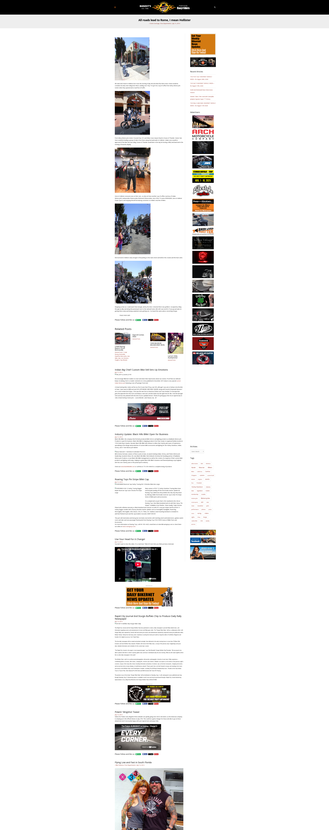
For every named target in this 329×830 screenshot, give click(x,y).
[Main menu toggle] (115, 7)
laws (192, 491)
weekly (207, 521)
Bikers (210, 467)
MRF (202, 502)
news (192, 506)
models (203, 494)
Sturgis (205, 517)
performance (195, 509)
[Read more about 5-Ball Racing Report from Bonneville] (122, 338)
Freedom (199, 483)
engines (200, 479)
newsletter (200, 506)
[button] (215, 7)
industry (208, 487)
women (193, 524)
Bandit (193, 467)
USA (201, 521)
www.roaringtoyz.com (128, 526)
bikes (192, 471)
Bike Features (120, 765)
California (199, 471)
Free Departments (165, 23)
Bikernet (201, 467)
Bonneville (122, 354)
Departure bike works (121, 356)
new (207, 502)
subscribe (194, 521)
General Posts (119, 352)
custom (202, 475)
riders (207, 513)
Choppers (194, 475)
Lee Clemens (124, 358)
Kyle (119, 358)
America (208, 463)
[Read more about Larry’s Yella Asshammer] (175, 343)
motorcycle (194, 498)
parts (207, 506)
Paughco (117, 360)
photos (204, 509)
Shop (198, 517)
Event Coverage (154, 23)
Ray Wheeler (123, 360)
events (207, 479)
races (192, 513)
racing (199, 513)
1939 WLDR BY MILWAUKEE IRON (157, 344)
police (210, 509)
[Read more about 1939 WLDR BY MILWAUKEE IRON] (158, 337)
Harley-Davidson (197, 487)
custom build (210, 475)
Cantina (207, 471)
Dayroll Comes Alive (138, 336)
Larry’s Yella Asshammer (173, 357)
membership (194, 494)
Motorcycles (205, 498)
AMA (202, 463)
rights (193, 517)
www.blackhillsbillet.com (128, 466)
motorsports (194, 502)
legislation (200, 491)
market (208, 491)
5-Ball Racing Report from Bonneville (120, 348)
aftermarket (194, 463)
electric (193, 479)
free (192, 483)
